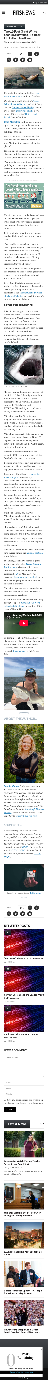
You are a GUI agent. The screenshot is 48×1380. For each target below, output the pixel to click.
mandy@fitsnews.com (26, 815)
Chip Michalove (12, 121)
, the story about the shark (25, 577)
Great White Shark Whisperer (21, 102)
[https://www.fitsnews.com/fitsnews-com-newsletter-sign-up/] (24, 877)
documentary (19, 650)
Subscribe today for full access (21, 1368)
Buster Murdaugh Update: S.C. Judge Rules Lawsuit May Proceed (23, 1291)
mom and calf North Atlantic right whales (22, 604)
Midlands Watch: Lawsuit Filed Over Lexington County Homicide (22, 1214)
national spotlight (35, 552)
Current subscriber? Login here (21, 1372)
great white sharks (24, 110)
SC (22, 26)
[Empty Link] (41, 1123)
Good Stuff (11, 26)
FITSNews (11, 962)
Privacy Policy (23, 1378)
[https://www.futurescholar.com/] (24, 208)
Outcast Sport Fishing (23, 107)
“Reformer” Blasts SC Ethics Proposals (23, 958)
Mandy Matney (12, 47)
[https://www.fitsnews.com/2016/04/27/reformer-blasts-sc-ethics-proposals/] (24, 942)
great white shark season (21, 94)
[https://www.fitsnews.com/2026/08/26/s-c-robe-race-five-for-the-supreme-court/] (24, 1235)
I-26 (17, 573)
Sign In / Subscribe (41, 3)
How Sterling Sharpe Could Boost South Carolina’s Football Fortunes (22, 1330)
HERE (25, 846)
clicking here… (35, 893)
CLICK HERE (18, 850)
